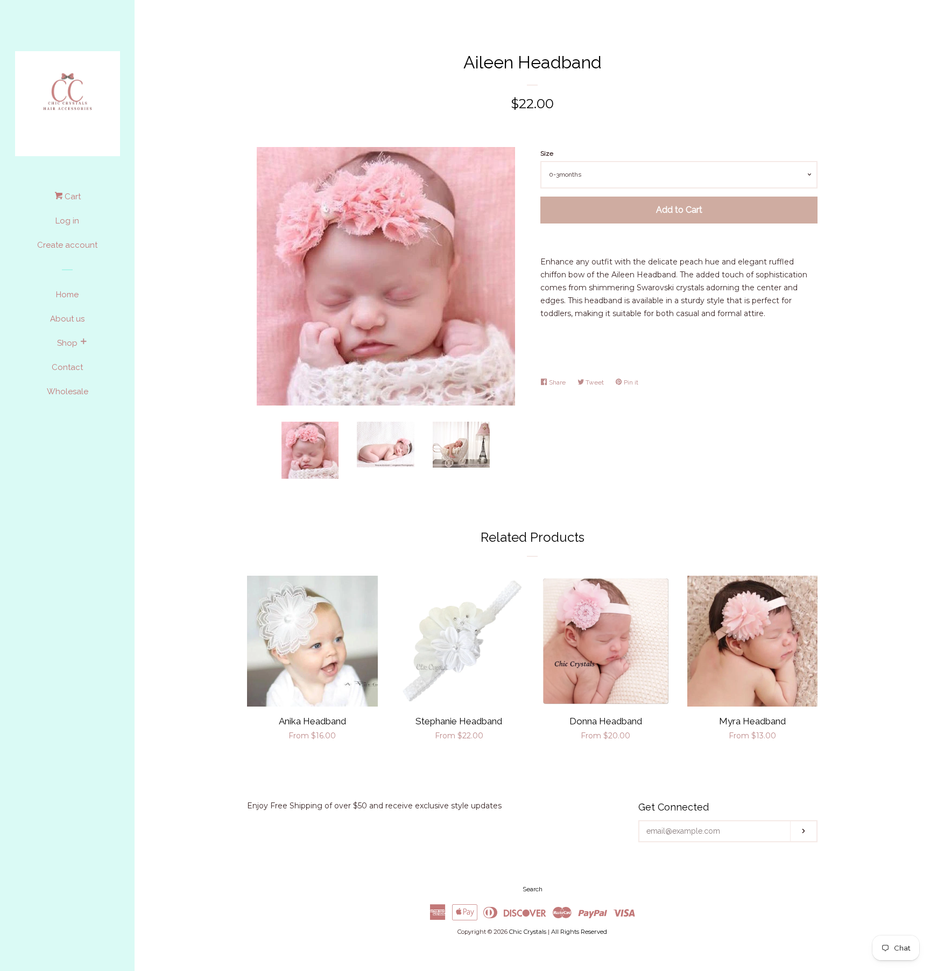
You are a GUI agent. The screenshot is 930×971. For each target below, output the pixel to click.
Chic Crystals (527, 931)
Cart (71, 196)
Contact (67, 367)
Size (546, 153)
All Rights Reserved (579, 931)
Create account (67, 245)
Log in (67, 221)
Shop (67, 343)
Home (67, 294)
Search (532, 889)
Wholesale (67, 391)
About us (67, 319)
